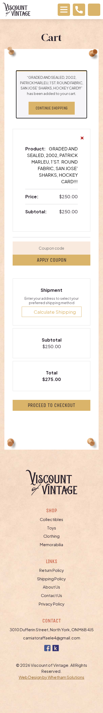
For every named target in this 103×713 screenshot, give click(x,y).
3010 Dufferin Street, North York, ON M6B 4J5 (52, 629)
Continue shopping (52, 108)
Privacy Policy (52, 603)
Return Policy (51, 570)
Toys (51, 527)
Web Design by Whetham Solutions (51, 677)
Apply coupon (51, 260)
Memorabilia (51, 544)
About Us (51, 586)
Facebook (47, 648)
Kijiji (55, 648)
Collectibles (51, 519)
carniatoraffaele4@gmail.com (51, 637)
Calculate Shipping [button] (55, 312)
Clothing (51, 536)
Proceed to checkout (51, 405)
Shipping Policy (51, 578)
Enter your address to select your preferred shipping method (51, 300)
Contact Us (51, 595)
